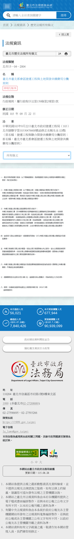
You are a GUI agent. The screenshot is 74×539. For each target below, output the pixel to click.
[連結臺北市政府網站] (53, 453)
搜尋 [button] (63, 15)
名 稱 (8, 74)
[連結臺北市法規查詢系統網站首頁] (35, 5)
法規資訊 (19, 25)
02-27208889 (31, 403)
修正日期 (8, 109)
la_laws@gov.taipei (16, 431)
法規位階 (8, 96)
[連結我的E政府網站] (44, 453)
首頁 (6, 25)
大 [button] (40, 462)
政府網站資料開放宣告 (37, 339)
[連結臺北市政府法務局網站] (37, 371)
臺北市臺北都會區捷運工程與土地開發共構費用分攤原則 (36, 81)
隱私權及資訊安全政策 (37, 348)
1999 (5, 403)
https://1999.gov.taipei (19, 422)
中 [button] (36, 462)
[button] (63, 34)
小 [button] (32, 462)
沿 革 (8, 121)
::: (2, 22)
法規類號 (8, 61)
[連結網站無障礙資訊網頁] (27, 453)
